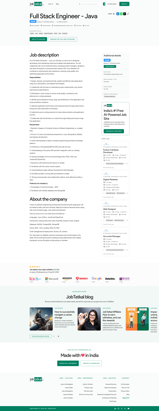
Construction (112, 391)
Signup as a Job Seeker (68, 363)
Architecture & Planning (109, 398)
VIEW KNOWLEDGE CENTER (40, 336)
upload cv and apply (114, 131)
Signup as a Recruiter (91, 363)
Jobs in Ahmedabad (66, 384)
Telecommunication (110, 388)
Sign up (124, 4)
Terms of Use (125, 388)
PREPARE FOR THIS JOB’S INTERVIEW (62, 39)
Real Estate (112, 401)
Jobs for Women (88, 384)
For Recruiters (112, 4)
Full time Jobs (88, 388)
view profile (110, 66)
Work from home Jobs (86, 394)
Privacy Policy (125, 391)
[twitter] (124, 13)
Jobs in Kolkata (68, 398)
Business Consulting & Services (106, 394)
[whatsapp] (121, 13)
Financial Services (111, 384)
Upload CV (125, 398)
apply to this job (38, 39)
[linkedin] (117, 13)
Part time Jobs (88, 391)
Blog (57, 4)
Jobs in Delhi (69, 388)
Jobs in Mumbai (68, 394)
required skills (35, 31)
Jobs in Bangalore (67, 391)
